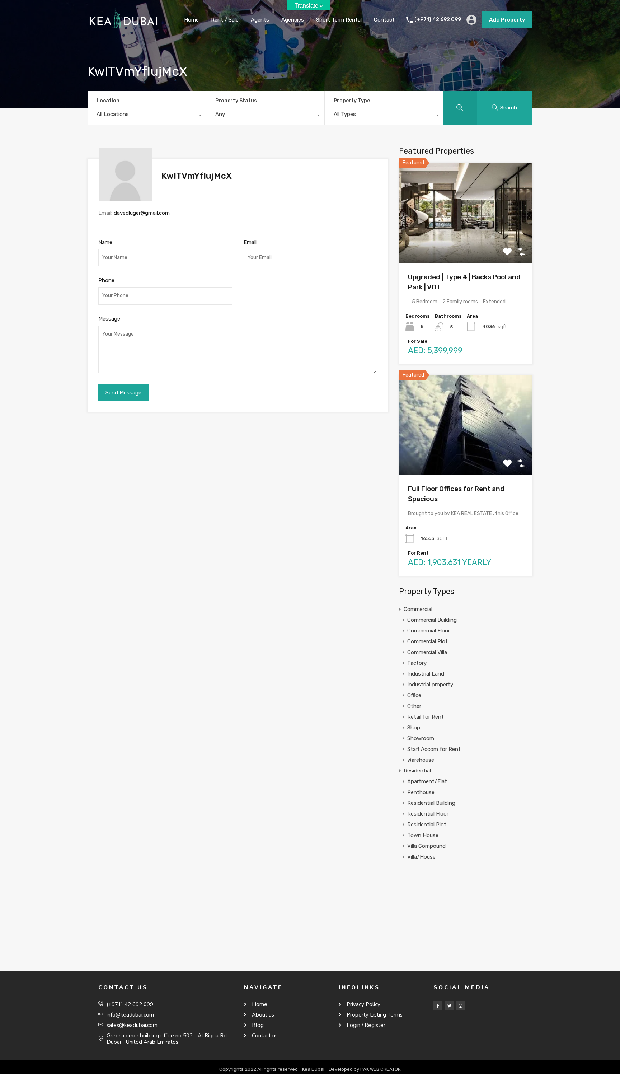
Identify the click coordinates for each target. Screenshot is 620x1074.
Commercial (418, 609)
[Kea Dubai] (123, 29)
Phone (106, 280)
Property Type (352, 101)
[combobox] (147, 116)
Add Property (507, 20)
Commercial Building (432, 620)
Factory (417, 663)
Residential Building (431, 803)
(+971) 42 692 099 (437, 20)
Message (109, 319)
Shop (413, 727)
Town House (422, 835)
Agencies (292, 20)
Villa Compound (426, 846)
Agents (260, 20)
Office (414, 695)
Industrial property (430, 684)
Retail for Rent (425, 717)
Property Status (236, 101)
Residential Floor (427, 814)
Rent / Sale (225, 20)
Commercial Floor (428, 630)
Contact (384, 20)
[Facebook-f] (437, 1005)
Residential (417, 770)
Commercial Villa (427, 652)
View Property (466, 243)
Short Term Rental (339, 20)
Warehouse (420, 760)
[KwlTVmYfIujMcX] (125, 198)
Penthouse (421, 792)
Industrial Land (425, 674)
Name (105, 242)
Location (108, 101)
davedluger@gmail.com (142, 213)
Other (414, 706)
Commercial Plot (427, 641)
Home (191, 20)
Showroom (420, 738)
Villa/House (421, 857)
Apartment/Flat (427, 781)
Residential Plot (426, 824)
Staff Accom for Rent (434, 749)
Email (250, 242)
